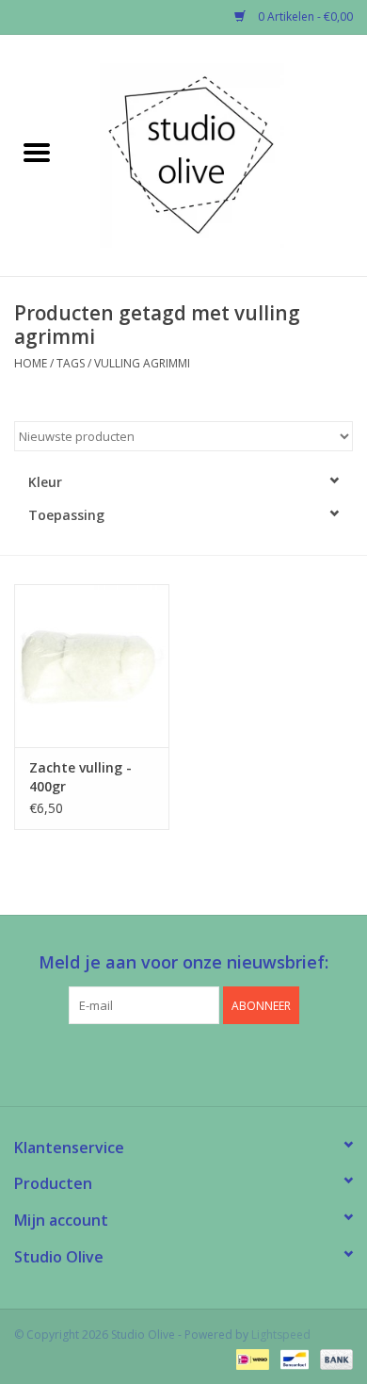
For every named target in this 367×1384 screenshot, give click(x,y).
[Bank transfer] (333, 1358)
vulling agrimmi (142, 363)
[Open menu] (36, 152)
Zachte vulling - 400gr (80, 776)
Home (30, 363)
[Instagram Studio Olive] (217, 1063)
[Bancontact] (292, 1358)
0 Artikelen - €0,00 (304, 16)
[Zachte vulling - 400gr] (91, 665)
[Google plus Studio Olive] (183, 1063)
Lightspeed (281, 1335)
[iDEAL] (250, 1358)
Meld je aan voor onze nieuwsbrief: (183, 962)
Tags (70, 363)
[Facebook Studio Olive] (150, 1063)
